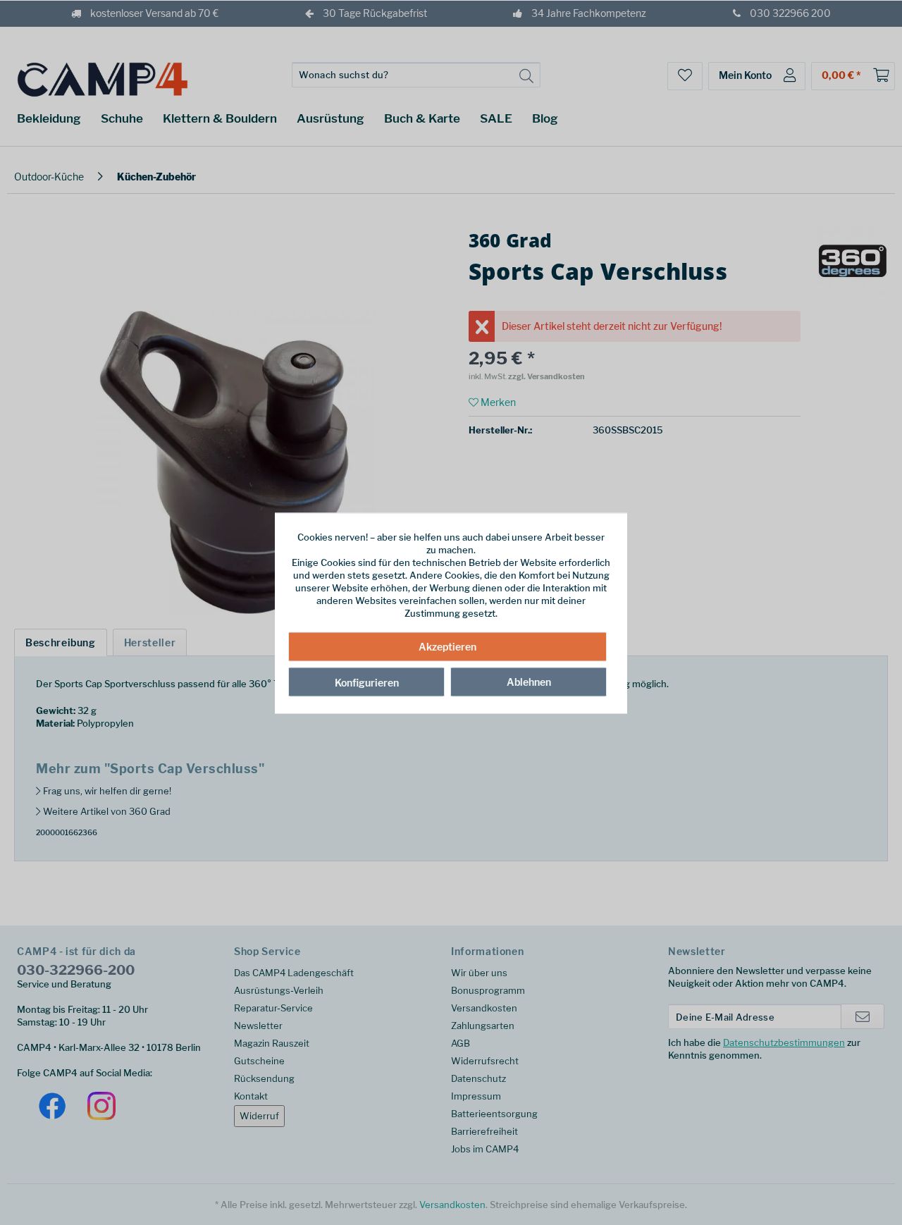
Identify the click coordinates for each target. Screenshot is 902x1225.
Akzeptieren (447, 646)
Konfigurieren (367, 682)
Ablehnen (529, 681)
